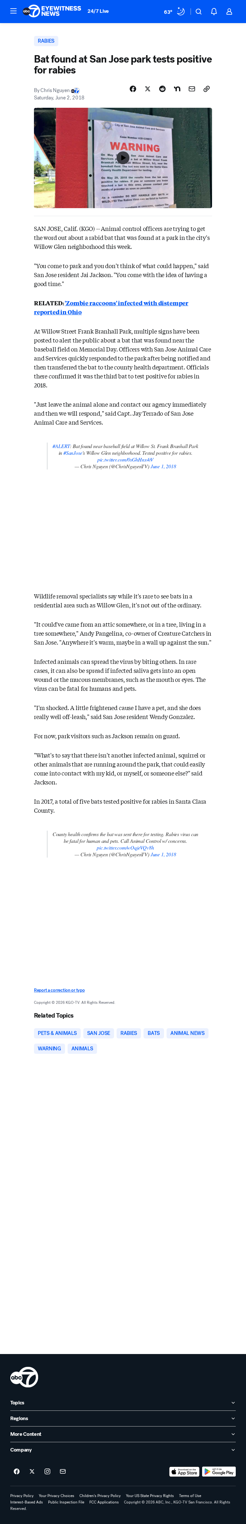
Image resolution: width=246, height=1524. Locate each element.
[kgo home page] (24, 1377)
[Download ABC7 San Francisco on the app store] (184, 1472)
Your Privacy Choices (56, 1496)
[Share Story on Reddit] (162, 88)
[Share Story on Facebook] (132, 88)
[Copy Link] (206, 88)
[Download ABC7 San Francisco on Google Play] (219, 1472)
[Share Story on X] (147, 88)
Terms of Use (190, 1496)
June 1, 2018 (163, 466)
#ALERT (61, 446)
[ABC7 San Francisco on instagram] (47, 1471)
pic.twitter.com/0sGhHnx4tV (125, 459)
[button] (13, 10)
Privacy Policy (22, 1496)
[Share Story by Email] (191, 88)
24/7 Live (98, 11)
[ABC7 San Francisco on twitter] (32, 1471)
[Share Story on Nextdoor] (177, 88)
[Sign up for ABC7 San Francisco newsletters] (62, 1471)
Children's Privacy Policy (100, 1496)
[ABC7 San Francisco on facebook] (16, 1471)
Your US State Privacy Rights (150, 1496)
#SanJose (72, 452)
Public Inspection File (66, 1502)
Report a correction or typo (59, 990)
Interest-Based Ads (26, 1502)
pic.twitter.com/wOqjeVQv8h (125, 847)
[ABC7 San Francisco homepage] (52, 11)
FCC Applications (104, 1502)
